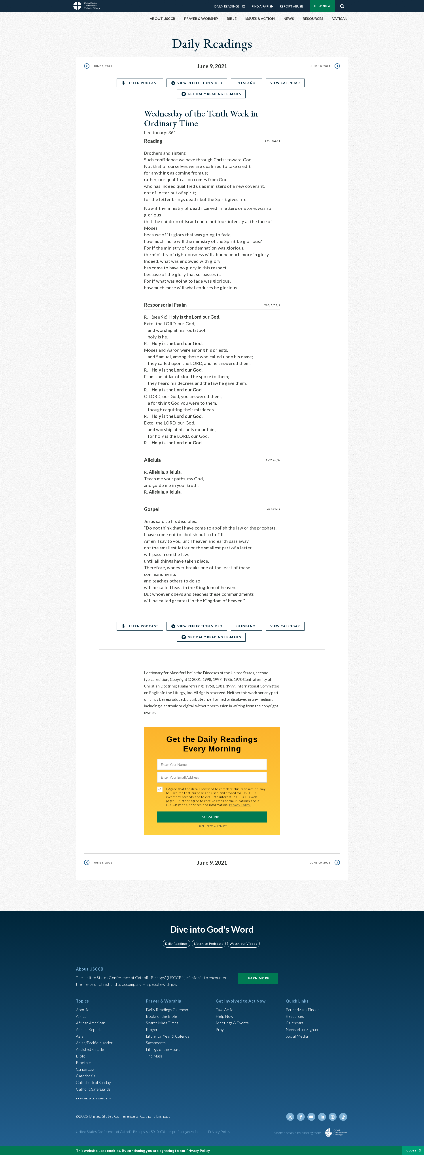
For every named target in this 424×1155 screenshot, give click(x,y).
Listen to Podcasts (208, 943)
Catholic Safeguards (93, 1089)
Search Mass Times (162, 1022)
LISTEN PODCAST (143, 83)
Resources (295, 1016)
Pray (220, 1029)
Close (411, 1150)
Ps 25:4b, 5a (273, 460)
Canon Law (85, 1069)
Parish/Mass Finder (302, 1009)
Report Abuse (291, 6)
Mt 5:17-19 (273, 509)
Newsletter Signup (302, 1029)
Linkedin (322, 1117)
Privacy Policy (219, 1131)
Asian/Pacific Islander (94, 1042)
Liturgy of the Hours (163, 1049)
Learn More (257, 978)
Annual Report (88, 1029)
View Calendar (285, 83)
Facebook (301, 1117)
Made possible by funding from (298, 1133)
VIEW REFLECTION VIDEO (199, 83)
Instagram (333, 1117)
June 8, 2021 (103, 66)
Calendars (294, 1022)
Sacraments (156, 1042)
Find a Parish (262, 6)
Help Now (322, 6)
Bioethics (84, 1062)
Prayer (152, 1029)
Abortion (83, 1009)
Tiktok (343, 1117)
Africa (81, 1016)
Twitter (290, 1117)
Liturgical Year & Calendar (168, 1036)
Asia (79, 1036)
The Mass (154, 1056)
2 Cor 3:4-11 (272, 141)
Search (342, 5)
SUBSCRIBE (212, 817)
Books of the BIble (161, 1016)
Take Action (225, 1009)
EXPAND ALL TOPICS (92, 1098)
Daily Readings (227, 6)
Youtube (311, 1117)
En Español (246, 83)
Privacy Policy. (240, 805)
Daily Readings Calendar (245, 6)
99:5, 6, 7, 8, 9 (272, 305)
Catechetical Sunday (93, 1082)
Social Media (297, 1036)
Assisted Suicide (90, 1049)
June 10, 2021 (320, 66)
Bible (80, 1056)
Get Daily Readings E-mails (214, 94)
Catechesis (85, 1075)
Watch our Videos (243, 943)
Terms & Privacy (216, 826)
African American (90, 1022)
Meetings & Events (232, 1022)
